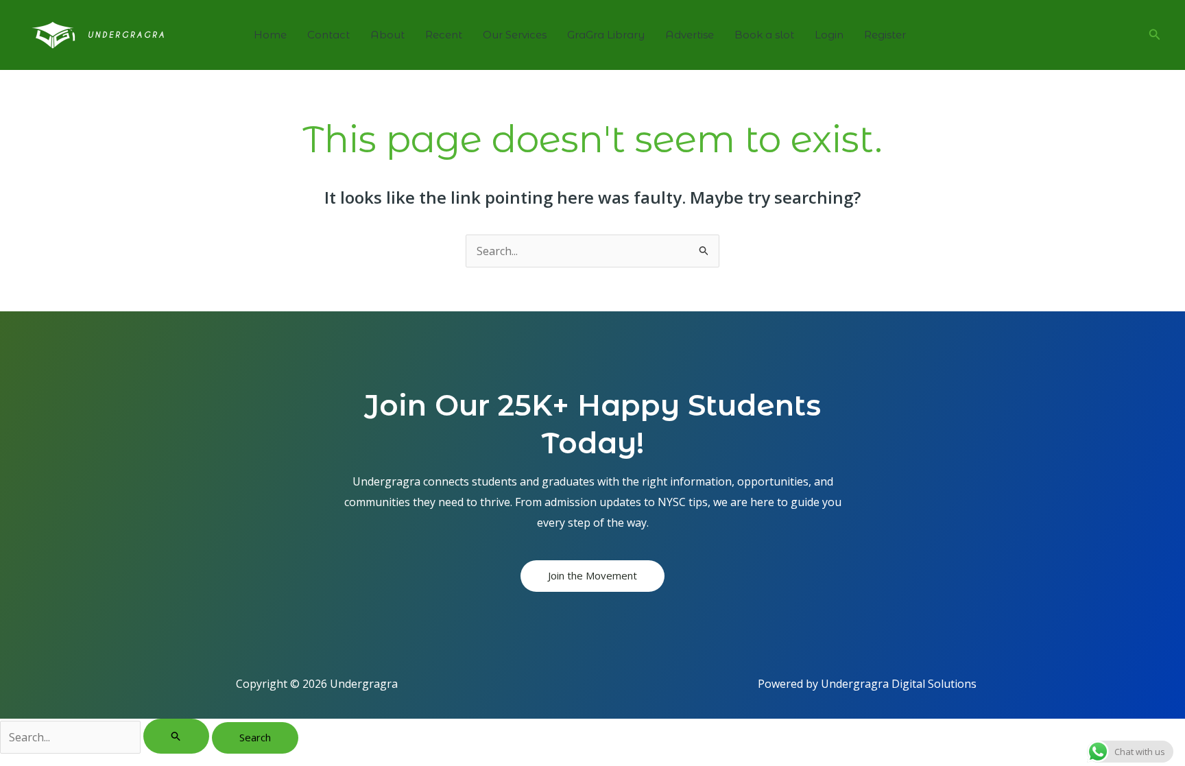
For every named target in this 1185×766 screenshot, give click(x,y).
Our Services (515, 34)
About (387, 34)
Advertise (689, 34)
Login (829, 34)
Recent (443, 34)
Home (270, 34)
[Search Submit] (176, 736)
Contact (328, 34)
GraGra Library (606, 34)
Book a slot (764, 34)
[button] (1155, 35)
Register (885, 34)
